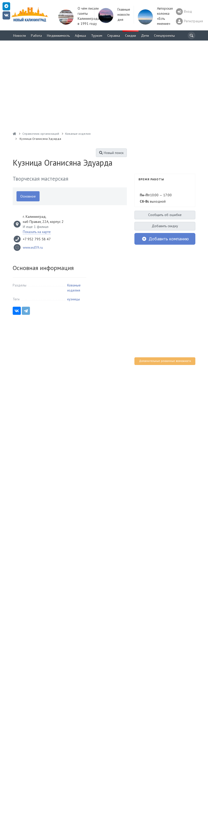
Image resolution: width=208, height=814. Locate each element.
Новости (19, 35)
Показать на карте (37, 231)
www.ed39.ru (33, 247)
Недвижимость (58, 35)
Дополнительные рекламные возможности (165, 361)
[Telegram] (26, 311)
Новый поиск (113, 152)
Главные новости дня (123, 14)
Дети (145, 35)
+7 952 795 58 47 (37, 239)
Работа (36, 35)
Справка (113, 35)
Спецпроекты (164, 35)
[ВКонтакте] (17, 311)
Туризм (96, 35)
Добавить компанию (168, 239)
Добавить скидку (165, 226)
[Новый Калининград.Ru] (14, 133)
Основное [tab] (28, 196)
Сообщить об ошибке (165, 214)
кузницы (73, 299)
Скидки (130, 35)
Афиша (80, 35)
